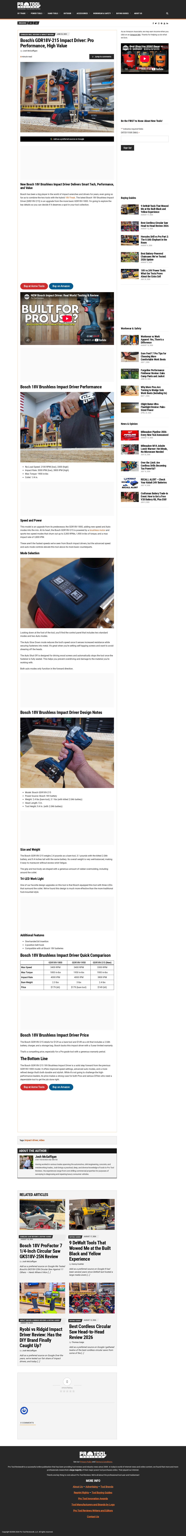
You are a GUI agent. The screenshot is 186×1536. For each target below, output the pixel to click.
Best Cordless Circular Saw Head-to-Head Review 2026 (90, 1332)
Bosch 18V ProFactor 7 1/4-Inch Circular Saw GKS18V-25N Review (41, 1251)
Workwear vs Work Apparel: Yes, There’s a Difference (152, 339)
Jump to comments (103, 57)
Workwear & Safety (102, 13)
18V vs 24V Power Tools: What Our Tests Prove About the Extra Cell (153, 273)
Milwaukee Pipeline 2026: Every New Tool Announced (154, 433)
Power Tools (36, 13)
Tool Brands (106, 1486)
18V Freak (70, 197)
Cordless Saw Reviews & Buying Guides (35, 1237)
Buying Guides (122, 13)
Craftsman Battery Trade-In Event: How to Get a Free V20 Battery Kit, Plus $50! (154, 496)
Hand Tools (53, 13)
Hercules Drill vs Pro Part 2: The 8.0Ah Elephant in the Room (154, 239)
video (42, 1140)
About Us (138, 13)
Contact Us (93, 1516)
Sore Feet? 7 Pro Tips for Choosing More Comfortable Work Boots (153, 356)
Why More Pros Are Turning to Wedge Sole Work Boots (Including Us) (154, 390)
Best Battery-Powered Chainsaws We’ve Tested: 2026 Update (153, 256)
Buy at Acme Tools (34, 286)
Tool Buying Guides (102, 1492)
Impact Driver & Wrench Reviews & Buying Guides (40, 1320)
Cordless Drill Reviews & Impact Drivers (37, 35)
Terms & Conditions (104, 1462)
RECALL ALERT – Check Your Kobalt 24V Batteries (154, 481)
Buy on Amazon (61, 286)
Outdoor (67, 13)
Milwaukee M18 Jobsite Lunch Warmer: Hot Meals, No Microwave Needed (154, 448)
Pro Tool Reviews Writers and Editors (93, 1510)
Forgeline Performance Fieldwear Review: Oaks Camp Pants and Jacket (153, 373)
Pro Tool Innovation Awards (93, 1498)
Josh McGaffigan (30, 51)
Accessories (82, 13)
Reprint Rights (81, 1492)
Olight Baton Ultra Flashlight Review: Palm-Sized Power (153, 407)
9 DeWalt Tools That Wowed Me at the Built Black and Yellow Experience (90, 1251)
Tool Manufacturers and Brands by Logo (93, 1504)
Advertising (92, 1486)
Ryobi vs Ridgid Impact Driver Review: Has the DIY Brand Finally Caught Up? (41, 1337)
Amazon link (135, 35)
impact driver (31, 1140)
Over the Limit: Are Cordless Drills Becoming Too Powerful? (153, 465)
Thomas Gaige (78, 1342)
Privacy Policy (86, 1462)
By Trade (21, 13)
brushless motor (97, 530)
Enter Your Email (130, 132)
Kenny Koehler (78, 1264)
